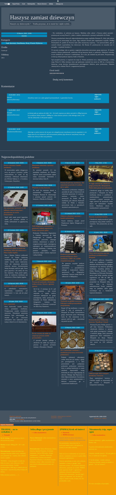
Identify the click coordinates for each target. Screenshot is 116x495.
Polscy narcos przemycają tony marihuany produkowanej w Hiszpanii (99, 255)
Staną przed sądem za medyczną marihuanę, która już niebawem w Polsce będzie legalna (15, 250)
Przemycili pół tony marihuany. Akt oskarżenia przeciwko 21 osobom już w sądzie (72, 185)
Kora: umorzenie (9, 304)
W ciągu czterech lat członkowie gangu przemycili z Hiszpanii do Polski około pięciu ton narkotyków (100, 186)
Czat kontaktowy (20, 419)
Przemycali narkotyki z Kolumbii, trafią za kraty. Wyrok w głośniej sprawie (43, 284)
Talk (7, 4)
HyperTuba (16, 4)
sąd (8, 43)
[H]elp (51, 4)
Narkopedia (31, 4)
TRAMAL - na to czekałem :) (9, 430)
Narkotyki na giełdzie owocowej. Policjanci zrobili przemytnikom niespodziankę (71, 303)
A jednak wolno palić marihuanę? (15, 286)
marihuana (21, 43)
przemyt (13, 43)
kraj (27, 43)
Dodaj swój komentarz (63, 79)
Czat (23, 4)
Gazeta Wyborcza (36, 43)
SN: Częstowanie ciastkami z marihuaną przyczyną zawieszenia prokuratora (72, 352)
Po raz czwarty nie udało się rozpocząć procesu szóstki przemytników (41, 336)
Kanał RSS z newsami (56, 417)
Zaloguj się (59, 4)
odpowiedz (98, 94)
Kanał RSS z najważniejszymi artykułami (61, 416)
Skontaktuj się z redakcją (100, 418)
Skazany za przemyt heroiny (98, 217)
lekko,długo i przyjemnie (42, 429)
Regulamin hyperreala (15, 416)
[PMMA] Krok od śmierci (72, 429)
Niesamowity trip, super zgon (100, 430)
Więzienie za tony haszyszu (41, 188)
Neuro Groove (42, 4)
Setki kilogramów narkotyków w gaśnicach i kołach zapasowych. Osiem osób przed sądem (43, 228)
